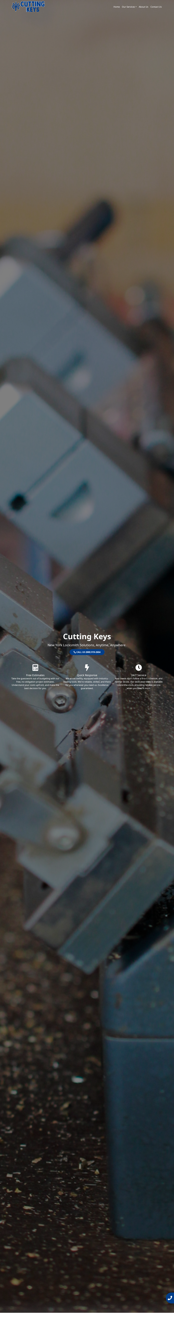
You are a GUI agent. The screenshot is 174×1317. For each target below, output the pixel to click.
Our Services (128, 6)
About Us (143, 6)
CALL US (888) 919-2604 (88, 652)
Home (117, 6)
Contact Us (156, 6)
